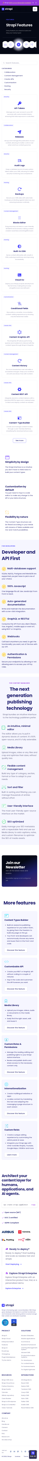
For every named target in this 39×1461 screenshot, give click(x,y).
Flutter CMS (25, 1401)
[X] (22, 1451)
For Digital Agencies (28, 1369)
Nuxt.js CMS (25, 1395)
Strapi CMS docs (7, 1380)
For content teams (27, 1363)
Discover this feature (16, 950)
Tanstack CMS (26, 1389)
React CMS (25, 1383)
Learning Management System (29, 1348)
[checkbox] (2, 72)
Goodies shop (7, 1440)
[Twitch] (18, 1451)
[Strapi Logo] (8, 1305)
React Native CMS (27, 1408)
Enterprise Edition (8, 1342)
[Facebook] (25, 1451)
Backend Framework (28, 1345)
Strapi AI (4, 1348)
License (17, 1456)
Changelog (6, 1354)
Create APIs (9, 79)
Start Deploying (12, 1264)
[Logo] (7, 9)
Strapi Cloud (6, 1338)
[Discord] (14, 1451)
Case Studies (6, 1398)
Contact (4, 1430)
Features (5, 1345)
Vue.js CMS (25, 1392)
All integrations (26, 1380)
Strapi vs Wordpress (9, 1401)
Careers (5, 1427)
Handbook (5, 1424)
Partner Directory (8, 1386)
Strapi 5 (4, 1335)
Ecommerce (25, 1342)
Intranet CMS (25, 1352)
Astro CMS (24, 1398)
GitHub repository (8, 1395)
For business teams (28, 1366)
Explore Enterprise (13, 1288)
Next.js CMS (25, 1386)
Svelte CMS (25, 1405)
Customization (10, 82)
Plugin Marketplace (8, 1357)
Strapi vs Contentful (8, 1405)
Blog (3, 1421)
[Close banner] (36, 3)
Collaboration (9, 72)
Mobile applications (28, 1338)
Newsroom (6, 1437)
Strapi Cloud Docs (8, 1383)
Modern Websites (27, 1335)
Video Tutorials (7, 1408)
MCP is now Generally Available (20, 3)
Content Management (13, 75)
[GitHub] (11, 1451)
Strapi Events (6, 1389)
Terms (26, 1456)
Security (7, 89)
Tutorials (5, 1392)
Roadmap (5, 1351)
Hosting (7, 86)
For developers (26, 1360)
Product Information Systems (28, 1356)
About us (5, 1418)
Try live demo (6, 1360)
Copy (33, 1205)
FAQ (3, 1433)
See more (19, 440)
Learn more (12, 1155)
